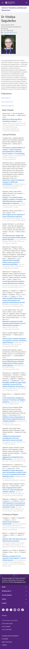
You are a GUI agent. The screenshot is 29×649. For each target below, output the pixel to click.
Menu (2, 3)
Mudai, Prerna (6, 140)
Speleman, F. (21, 378)
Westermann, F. (16, 380)
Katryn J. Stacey (12, 279)
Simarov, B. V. (11, 468)
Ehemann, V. (16, 375)
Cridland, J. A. (11, 292)
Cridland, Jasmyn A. (18, 249)
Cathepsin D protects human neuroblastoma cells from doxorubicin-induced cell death (12, 438)
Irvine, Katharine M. (19, 354)
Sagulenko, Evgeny (7, 430)
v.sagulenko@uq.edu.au (10, 32)
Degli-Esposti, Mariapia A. (11, 256)
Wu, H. (16, 552)
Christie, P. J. (16, 501)
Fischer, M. (7, 377)
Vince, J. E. (19, 294)
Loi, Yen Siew (6, 251)
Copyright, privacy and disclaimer (10, 635)
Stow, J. (12, 552)
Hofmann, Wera (6, 451)
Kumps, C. (23, 373)
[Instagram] (18, 610)
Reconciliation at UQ (20, 582)
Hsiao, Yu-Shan (6, 312)
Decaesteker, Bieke (15, 165)
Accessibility (5, 638)
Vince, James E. (6, 212)
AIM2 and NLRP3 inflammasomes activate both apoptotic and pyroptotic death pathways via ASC (13, 300)
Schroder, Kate (6, 143)
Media (4, 587)
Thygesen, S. (6, 535)
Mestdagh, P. (16, 373)
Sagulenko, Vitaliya (16, 142)
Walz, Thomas (6, 317)
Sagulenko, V (21, 533)
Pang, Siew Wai (12, 226)
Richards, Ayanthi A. (20, 352)
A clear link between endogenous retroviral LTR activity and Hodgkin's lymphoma (13, 400)
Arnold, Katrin (15, 451)
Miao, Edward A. (7, 334)
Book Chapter (6, 98)
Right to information (7, 642)
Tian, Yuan (20, 310)
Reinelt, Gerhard (6, 413)
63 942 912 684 (8, 623)
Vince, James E (17, 193)
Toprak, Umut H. (20, 166)
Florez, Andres (6, 168)
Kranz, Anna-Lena (16, 409)
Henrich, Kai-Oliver (11, 176)
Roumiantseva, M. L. (8, 464)
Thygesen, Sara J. (7, 138)
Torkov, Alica (14, 168)
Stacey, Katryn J (6, 195)
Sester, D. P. (23, 291)
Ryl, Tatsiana (6, 165)
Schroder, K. (12, 294)
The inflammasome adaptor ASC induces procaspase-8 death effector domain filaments (14, 237)
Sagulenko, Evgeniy (7, 484)
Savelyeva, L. (6, 378)
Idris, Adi (14, 113)
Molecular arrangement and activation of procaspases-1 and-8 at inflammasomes (14, 558)
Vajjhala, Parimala (7, 193)
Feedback (4, 645)
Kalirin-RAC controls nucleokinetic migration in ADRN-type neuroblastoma (13, 182)
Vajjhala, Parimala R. (8, 224)
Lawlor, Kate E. (18, 210)
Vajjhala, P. (5, 550)
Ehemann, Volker (7, 449)
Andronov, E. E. (19, 464)
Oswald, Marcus (17, 411)
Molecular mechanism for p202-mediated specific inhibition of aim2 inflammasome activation (14, 323)
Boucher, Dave (6, 142)
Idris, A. (4, 292)
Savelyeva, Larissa (19, 447)
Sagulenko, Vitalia (7, 411)
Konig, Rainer (13, 415)
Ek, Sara (11, 172)
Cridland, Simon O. (15, 251)
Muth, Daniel (16, 428)
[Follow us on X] (11, 610)
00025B (8, 626)
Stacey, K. (23, 552)
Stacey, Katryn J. (7, 113)
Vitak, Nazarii (11, 115)
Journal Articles (7, 102)
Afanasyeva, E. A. (7, 373)
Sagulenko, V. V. (6, 466)
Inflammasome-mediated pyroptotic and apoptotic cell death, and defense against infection (14, 340)
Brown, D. (15, 550)
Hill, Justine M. (8, 230)
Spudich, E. (7, 501)
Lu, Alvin (17, 224)
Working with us (6, 591)
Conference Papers (7, 105)
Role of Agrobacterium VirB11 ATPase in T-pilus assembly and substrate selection (12, 490)
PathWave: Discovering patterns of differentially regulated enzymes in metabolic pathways (13, 419)
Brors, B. (20, 377)
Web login (4, 615)
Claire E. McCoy (15, 125)
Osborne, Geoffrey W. (15, 277)
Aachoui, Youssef (7, 333)
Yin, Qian (4, 310)
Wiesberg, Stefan (18, 407)
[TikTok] (22, 610)
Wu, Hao (11, 231)
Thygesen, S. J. (14, 291)
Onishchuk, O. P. (16, 466)
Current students (7, 595)
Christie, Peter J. (15, 486)
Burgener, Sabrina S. (18, 138)
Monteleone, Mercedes (17, 140)
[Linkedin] (7, 610)
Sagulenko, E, (14, 499)
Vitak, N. (12, 535)
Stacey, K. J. (15, 296)
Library (4, 599)
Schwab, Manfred (7, 432)
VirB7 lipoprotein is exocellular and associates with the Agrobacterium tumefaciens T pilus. (13, 505)
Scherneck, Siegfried (13, 453)
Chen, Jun (5, 486)
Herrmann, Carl (11, 170)
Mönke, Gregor (11, 166)
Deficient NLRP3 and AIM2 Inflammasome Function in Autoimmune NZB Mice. (11, 262)
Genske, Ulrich (11, 252)
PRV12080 (8, 629)
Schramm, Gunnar (7, 407)
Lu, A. (10, 550)
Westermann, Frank (7, 178)
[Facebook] (3, 610)
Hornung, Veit (19, 252)
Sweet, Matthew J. (20, 355)
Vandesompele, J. (7, 375)
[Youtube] (15, 610)
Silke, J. (6, 296)
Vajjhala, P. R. (19, 292)
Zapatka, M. (14, 377)
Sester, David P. (22, 115)
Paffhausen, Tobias (19, 430)
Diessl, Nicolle (6, 409)
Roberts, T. (5, 294)
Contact (4, 603)
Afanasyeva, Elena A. (8, 163)
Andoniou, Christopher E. (9, 254)
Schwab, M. (5, 380)
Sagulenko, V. (6, 291)
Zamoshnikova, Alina (8, 352)
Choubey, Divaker (12, 315)
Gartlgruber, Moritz (20, 163)
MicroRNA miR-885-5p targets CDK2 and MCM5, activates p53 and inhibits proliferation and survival (14, 384)
